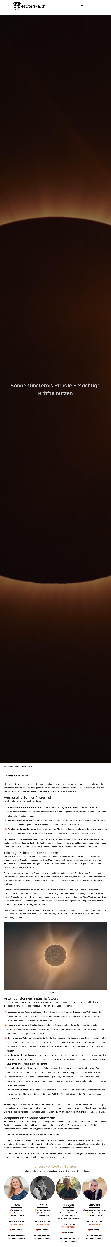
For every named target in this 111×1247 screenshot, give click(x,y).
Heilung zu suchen (79, 914)
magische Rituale (23, 867)
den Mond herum (36, 833)
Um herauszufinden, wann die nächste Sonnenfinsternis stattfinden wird (35, 1140)
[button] (82, 5)
